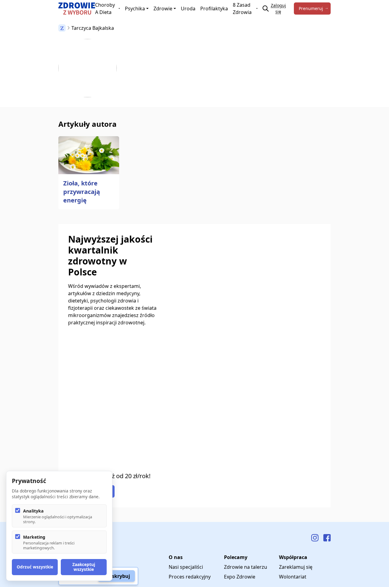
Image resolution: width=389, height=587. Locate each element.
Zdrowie (162, 8)
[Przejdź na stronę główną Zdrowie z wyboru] (76, 8)
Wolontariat (292, 576)
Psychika (135, 8)
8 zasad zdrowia (242, 9)
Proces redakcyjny (190, 576)
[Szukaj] (266, 8)
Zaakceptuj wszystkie (83, 566)
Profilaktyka (214, 8)
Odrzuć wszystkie (35, 567)
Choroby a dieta (105, 9)
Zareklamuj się (295, 567)
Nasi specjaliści (186, 567)
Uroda (188, 8)
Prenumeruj (311, 8)
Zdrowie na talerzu (245, 567)
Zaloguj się (278, 8)
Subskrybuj (116, 576)
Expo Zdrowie (239, 576)
